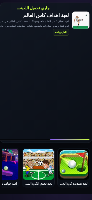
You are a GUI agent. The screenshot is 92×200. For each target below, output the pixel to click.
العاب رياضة (61, 32)
